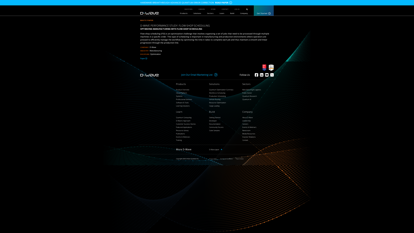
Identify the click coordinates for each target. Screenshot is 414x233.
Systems (179, 96)
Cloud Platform (181, 93)
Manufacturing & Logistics (251, 90)
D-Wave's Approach (183, 121)
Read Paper (221, 2)
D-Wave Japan (214, 149)
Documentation (214, 124)
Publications (180, 134)
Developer (213, 121)
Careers (245, 124)
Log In (236, 9)
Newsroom (246, 130)
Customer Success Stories (186, 124)
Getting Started (214, 117)
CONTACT (225, 9)
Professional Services (184, 99)
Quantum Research (249, 96)
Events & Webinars (183, 137)
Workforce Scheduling (217, 93)
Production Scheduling (217, 96)
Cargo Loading (214, 106)
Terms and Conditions (226, 159)
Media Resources (248, 134)
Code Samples (214, 130)
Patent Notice (240, 159)
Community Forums (216, 127)
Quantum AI (246, 99)
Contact (245, 140)
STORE (213, 9)
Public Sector (247, 93)
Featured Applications (184, 127)
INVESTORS (188, 9)
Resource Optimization (217, 103)
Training (179, 140)
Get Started (262, 13)
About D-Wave (247, 117)
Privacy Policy (213, 159)
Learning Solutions (183, 106)
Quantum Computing (183, 117)
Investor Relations (249, 137)
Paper (143, 58)
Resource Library (182, 130)
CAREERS (201, 9)
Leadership (246, 121)
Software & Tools (182, 103)
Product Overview (182, 90)
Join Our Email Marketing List (197, 74)
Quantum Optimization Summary (221, 90)
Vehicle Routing (214, 99)
